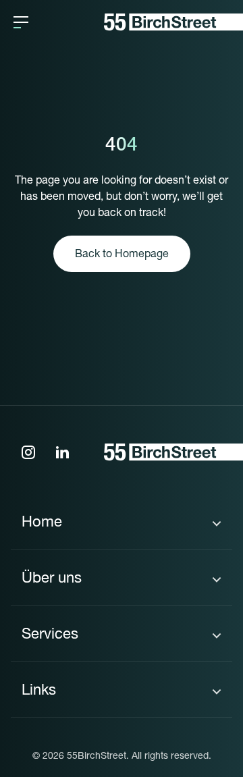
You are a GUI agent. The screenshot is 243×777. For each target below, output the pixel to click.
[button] (21, 22)
